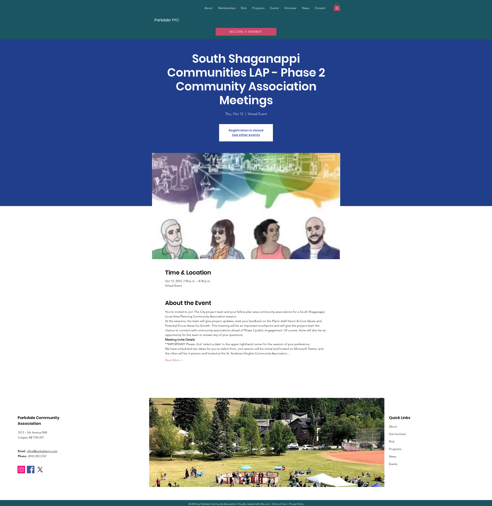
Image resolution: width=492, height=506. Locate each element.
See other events (246, 135)
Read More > (174, 360)
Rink (391, 441)
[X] (40, 469)
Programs (395, 449)
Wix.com (265, 504)
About (393, 426)
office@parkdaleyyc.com (42, 451)
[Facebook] (30, 469)
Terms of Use (279, 504)
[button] (337, 7)
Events (393, 464)
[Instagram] (21, 469)
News (392, 456)
